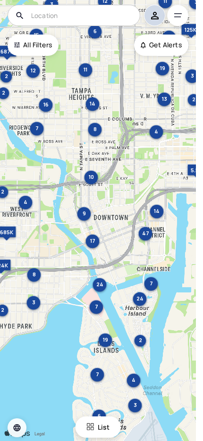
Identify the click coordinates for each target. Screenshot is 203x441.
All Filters (37, 44)
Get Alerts (165, 44)
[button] (17, 427)
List (104, 427)
